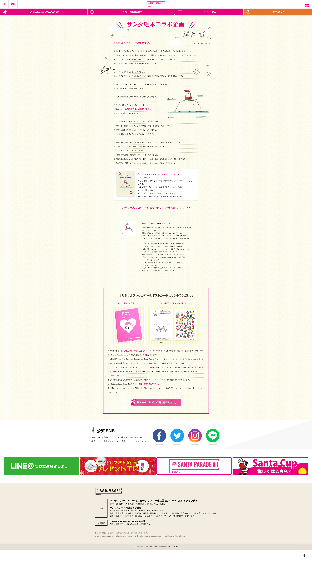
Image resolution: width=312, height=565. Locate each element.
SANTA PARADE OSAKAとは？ (45, 12)
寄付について (279, 12)
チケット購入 (210, 12)
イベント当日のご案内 (132, 12)
